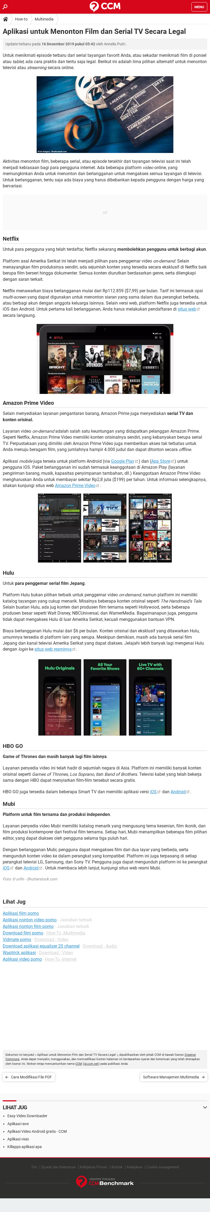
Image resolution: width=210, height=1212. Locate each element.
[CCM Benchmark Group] (105, 1182)
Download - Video (51, 939)
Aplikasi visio (18, 1139)
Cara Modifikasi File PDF (31, 1077)
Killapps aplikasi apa (24, 1147)
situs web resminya (53, 649)
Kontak (117, 1167)
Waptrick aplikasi (19, 952)
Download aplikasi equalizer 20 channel (41, 946)
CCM (78, 1064)
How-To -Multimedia (65, 933)
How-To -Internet (61, 959)
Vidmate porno (17, 939)
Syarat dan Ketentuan (58, 1167)
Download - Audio (100, 946)
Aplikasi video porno (22, 959)
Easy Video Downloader (27, 1116)
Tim (34, 1167)
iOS (153, 791)
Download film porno (23, 933)
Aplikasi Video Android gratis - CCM (37, 1131)
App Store (160, 461)
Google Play (122, 461)
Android (178, 791)
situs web (187, 309)
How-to (21, 19)
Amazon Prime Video (75, 485)
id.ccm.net (91, 1064)
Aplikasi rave (18, 1124)
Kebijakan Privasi (93, 1167)
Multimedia (44, 19)
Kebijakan (134, 1167)
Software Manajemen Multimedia (171, 1077)
